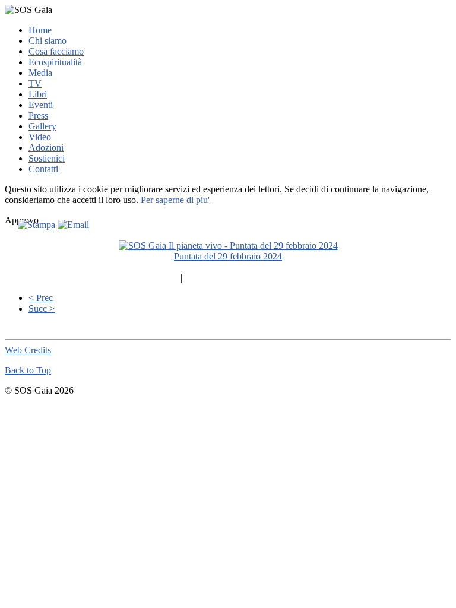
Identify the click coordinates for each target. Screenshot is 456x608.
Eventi (40, 105)
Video (39, 137)
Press (38, 115)
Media (40, 73)
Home (40, 30)
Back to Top (28, 370)
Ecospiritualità (55, 62)
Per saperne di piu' (175, 200)
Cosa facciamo (56, 51)
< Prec (40, 298)
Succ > (41, 308)
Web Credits (28, 350)
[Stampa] (36, 225)
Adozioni (46, 147)
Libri (37, 94)
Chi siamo (47, 41)
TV (35, 83)
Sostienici (46, 158)
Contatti (43, 169)
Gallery (42, 126)
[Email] (73, 225)
